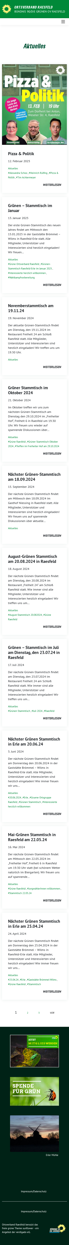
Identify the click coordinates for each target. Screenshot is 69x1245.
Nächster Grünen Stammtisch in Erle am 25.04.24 (34, 924)
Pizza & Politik (21, 153)
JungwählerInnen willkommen (44, 888)
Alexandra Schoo (18, 172)
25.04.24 (13, 979)
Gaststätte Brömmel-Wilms (42, 979)
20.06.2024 (15, 797)
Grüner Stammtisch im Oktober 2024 (28, 390)
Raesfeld (49, 711)
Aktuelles (13, 168)
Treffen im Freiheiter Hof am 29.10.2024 (37, 446)
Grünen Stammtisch (19, 711)
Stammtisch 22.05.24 (20, 893)
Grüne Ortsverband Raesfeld (24, 264)
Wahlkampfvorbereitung (22, 277)
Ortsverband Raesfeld (33, 7)
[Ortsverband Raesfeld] (7, 9)
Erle (26, 797)
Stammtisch (34, 984)
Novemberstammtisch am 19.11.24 (30, 308)
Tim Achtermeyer (26, 177)
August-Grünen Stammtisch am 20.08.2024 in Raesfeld (32, 559)
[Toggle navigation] (63, 22)
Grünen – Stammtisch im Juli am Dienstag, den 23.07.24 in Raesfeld (34, 652)
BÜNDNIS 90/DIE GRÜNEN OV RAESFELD (39, 11)
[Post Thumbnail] (34, 104)
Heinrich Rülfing (38, 172)
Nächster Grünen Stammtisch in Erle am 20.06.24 (34, 741)
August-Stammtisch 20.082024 (25, 614)
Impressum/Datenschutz (34, 1191)
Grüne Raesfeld (17, 441)
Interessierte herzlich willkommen (27, 273)
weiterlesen (52, 185)
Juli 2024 (37, 711)
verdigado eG (23, 1232)
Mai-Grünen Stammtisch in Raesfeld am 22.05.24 (32, 837)
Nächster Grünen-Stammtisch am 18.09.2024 (34, 477)
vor (52, 1012)
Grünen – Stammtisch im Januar (30, 208)
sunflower (28, 1228)
